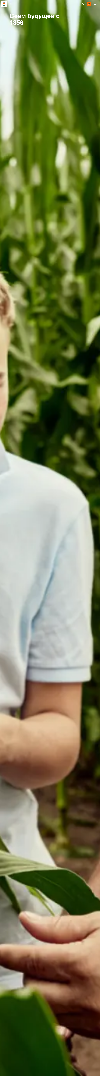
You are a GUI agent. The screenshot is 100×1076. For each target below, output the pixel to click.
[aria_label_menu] (95, 3)
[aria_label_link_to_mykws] (89, 4)
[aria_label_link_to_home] (4, 3)
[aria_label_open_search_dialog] (83, 3)
